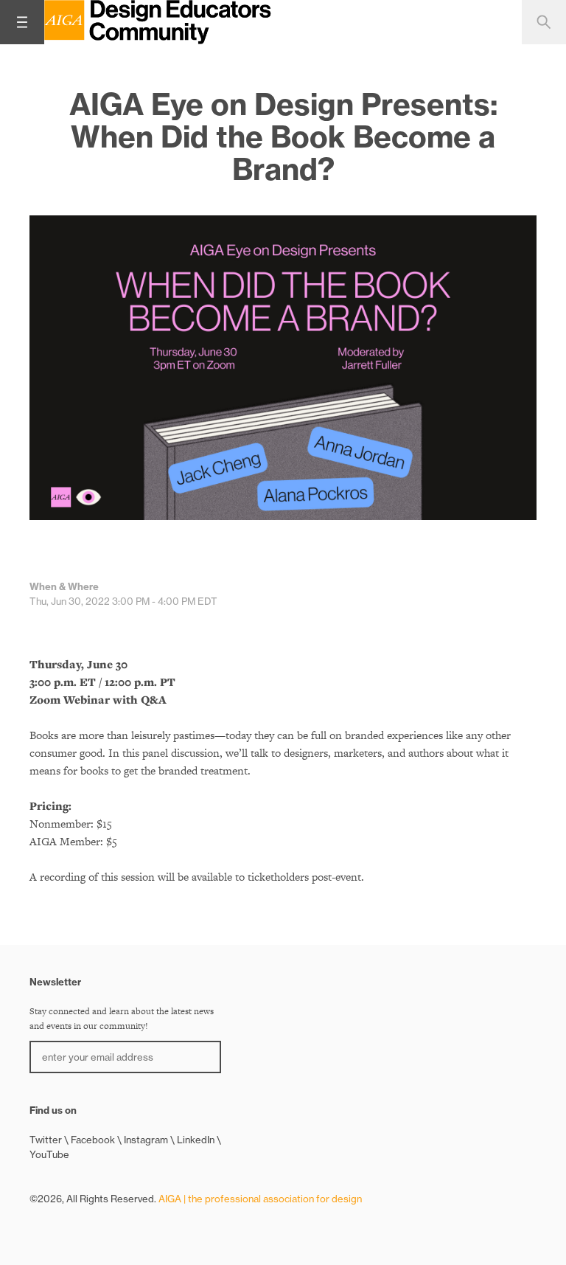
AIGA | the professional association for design (260, 1199)
